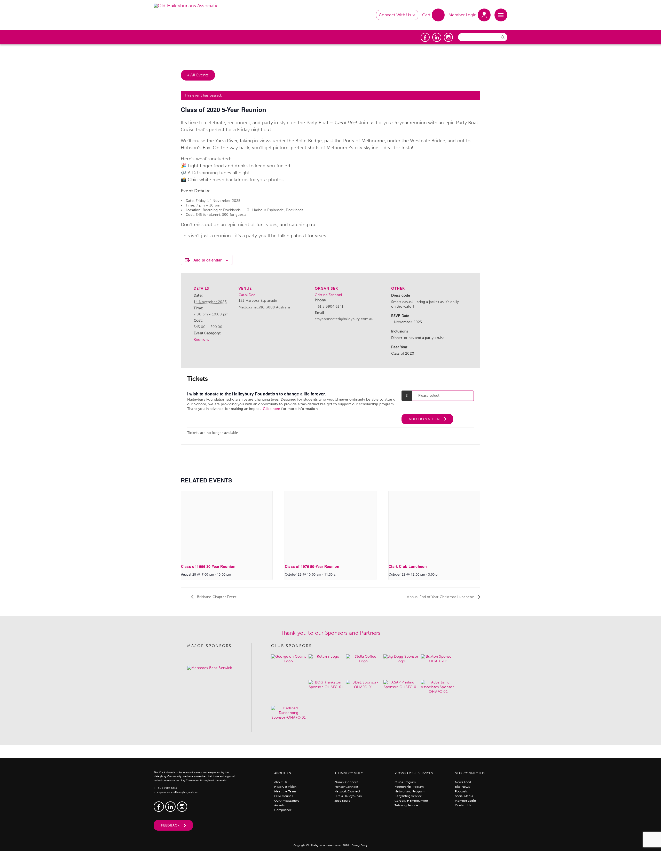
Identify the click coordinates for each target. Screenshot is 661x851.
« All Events (198, 75)
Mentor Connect (346, 787)
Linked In (436, 37)
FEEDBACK (170, 825)
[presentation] (226, 525)
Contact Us (463, 805)
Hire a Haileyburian (348, 796)
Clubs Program (405, 782)
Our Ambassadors (286, 800)
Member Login (462, 14)
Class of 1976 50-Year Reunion (312, 566)
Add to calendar (207, 260)
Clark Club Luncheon (408, 566)
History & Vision (285, 787)
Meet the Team (285, 791)
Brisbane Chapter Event (216, 597)
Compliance (283, 810)
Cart (426, 14)
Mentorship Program (409, 787)
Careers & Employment (411, 800)
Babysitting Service (408, 796)
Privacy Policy (359, 845)
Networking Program (409, 791)
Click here (271, 409)
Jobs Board (342, 800)
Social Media (464, 796)
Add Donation (424, 419)
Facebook (425, 37)
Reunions (201, 339)
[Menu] (500, 15)
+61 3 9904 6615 (166, 788)
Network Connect (347, 791)
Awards (279, 805)
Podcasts (461, 791)
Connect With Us (395, 14)
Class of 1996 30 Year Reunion (208, 566)
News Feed (463, 782)
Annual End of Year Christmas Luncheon (441, 597)
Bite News (462, 787)
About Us (280, 782)
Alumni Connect (346, 782)
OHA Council (283, 796)
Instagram (448, 37)
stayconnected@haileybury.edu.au (177, 792)
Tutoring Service (406, 805)
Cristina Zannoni (328, 295)
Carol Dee (247, 295)
